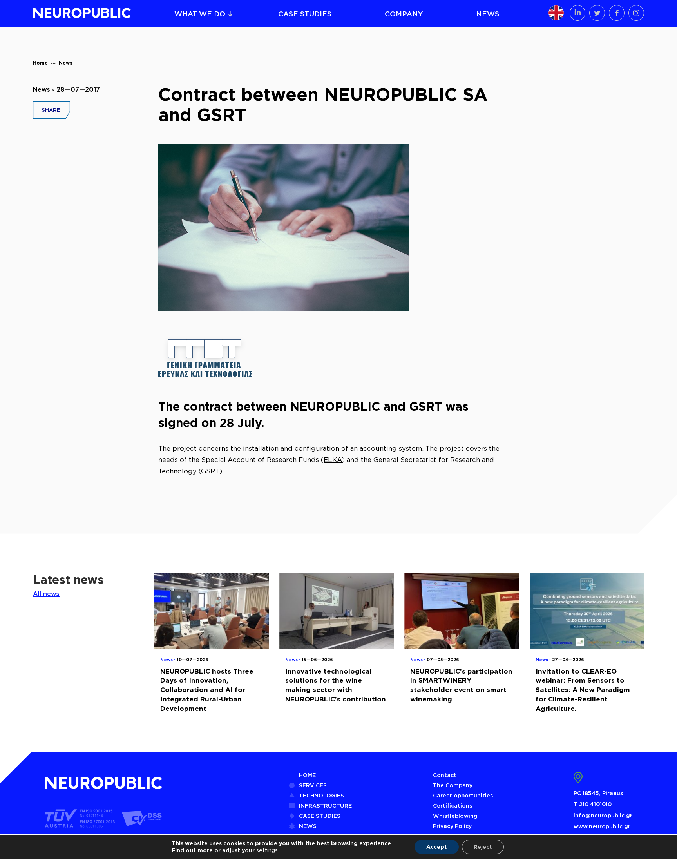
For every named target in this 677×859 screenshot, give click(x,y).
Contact (444, 775)
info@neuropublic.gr (603, 815)
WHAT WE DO (199, 14)
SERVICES (313, 785)
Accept (436, 847)
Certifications (452, 805)
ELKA (333, 459)
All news (46, 593)
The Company (452, 785)
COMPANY (404, 14)
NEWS (487, 14)
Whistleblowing (455, 816)
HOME (307, 775)
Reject (483, 847)
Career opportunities (463, 795)
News (65, 62)
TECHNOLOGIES (321, 795)
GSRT (210, 471)
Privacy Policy (452, 826)
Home (40, 62)
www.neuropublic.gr (602, 826)
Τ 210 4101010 (593, 804)
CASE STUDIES (304, 14)
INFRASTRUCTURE (325, 805)
